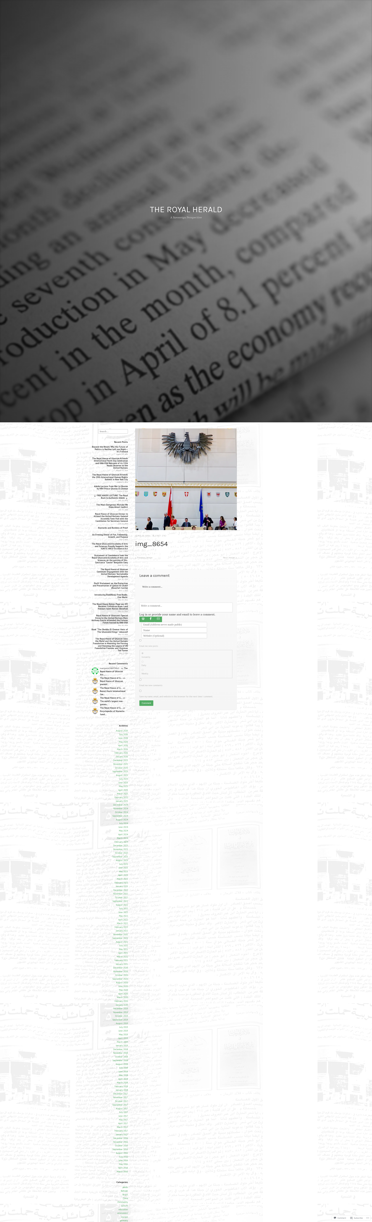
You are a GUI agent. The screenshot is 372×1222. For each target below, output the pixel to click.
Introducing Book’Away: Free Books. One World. (111, 595)
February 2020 (121, 1001)
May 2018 (123, 1075)
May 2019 (123, 1034)
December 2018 (120, 1049)
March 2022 (122, 923)
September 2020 (120, 979)
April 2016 (123, 1167)
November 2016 (120, 1142)
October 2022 (121, 897)
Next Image (229, 557)
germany (124, 1220)
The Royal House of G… (111, 678)
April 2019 (123, 1038)
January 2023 (122, 886)
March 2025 (122, 793)
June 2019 (123, 1030)
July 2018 (123, 1067)
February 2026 (121, 752)
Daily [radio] (144, 665)
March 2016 (122, 1171)
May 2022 (123, 916)
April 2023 (123, 875)
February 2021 (121, 960)
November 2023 (120, 849)
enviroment (122, 1213)
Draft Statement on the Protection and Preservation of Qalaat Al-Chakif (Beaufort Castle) (110, 585)
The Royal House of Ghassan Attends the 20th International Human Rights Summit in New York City (110, 477)
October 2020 (121, 975)
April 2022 (123, 919)
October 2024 (121, 812)
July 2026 (123, 734)
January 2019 (122, 1045)
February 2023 (121, 882)
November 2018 (120, 1053)
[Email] (158, 619)
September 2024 (120, 815)
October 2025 (121, 767)
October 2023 (121, 852)
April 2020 (123, 993)
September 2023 (120, 856)
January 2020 (122, 1005)
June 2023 (123, 867)
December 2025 (120, 760)
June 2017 (123, 1116)
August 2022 (122, 904)
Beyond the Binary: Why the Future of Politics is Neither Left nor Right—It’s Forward (110, 449)
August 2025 (122, 775)
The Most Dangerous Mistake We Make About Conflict (112, 505)
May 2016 (123, 1164)
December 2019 (120, 1008)
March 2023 (122, 878)
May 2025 (123, 786)
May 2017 (123, 1119)
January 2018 (122, 1090)
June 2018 (123, 1071)
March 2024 (122, 838)
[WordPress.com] (143, 619)
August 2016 (122, 1153)
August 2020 (122, 982)
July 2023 (123, 864)
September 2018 (120, 1060)
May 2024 (123, 830)
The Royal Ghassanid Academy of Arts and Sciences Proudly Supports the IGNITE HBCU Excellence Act (110, 546)
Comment (146, 703)
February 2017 (121, 1130)
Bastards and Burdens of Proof (113, 527)
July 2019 (123, 1027)
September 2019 (120, 1019)
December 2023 (120, 845)
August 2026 (122, 730)
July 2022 (123, 908)
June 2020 (123, 986)
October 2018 (121, 1056)
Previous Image (144, 557)
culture (124, 1205)
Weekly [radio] (145, 673)
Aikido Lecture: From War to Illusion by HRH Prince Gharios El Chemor (111, 487)
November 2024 (120, 808)
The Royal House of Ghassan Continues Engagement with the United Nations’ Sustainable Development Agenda (112, 573)
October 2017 (121, 1101)
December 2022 (120, 890)
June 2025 (123, 782)
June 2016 (123, 1160)
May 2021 (123, 949)
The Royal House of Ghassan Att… (114, 671)
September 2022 (120, 901)
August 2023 (122, 860)
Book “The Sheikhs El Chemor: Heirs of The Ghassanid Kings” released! (110, 630)
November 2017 (120, 1097)
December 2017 (120, 1093)
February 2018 (121, 1086)
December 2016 (120, 1138)
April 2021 (123, 953)
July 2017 (123, 1112)
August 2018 (122, 1064)
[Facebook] (150, 619)
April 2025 (123, 790)
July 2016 (123, 1156)
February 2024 (121, 841)
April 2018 (123, 1079)
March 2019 (122, 1042)
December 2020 (120, 967)
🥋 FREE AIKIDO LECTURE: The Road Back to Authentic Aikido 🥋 (111, 496)
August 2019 (122, 1023)
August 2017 (122, 1108)
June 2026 (123, 738)
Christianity (122, 1202)
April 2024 (123, 834)
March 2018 (122, 1082)
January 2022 (122, 930)
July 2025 (123, 778)
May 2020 (123, 990)
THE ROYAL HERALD (186, 209)
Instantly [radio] (146, 657)
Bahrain (124, 1190)
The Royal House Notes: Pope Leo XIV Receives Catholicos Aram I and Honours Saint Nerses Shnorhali (110, 606)
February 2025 (121, 797)
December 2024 (120, 804)
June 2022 (123, 912)
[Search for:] (113, 431)
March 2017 (122, 1127)
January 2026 (122, 756)
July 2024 (123, 823)
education (123, 1209)
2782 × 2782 (160, 536)
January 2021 (122, 964)
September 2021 (120, 938)
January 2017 (122, 1134)
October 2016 (121, 1145)
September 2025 (120, 771)
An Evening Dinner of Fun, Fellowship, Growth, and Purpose (110, 535)
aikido (125, 1187)
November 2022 (120, 893)
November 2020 (120, 971)
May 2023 (123, 871)
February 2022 (121, 927)
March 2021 (122, 956)
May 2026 (123, 741)
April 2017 (123, 1123)
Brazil (125, 1194)
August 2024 (122, 819)
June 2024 (123, 827)
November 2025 (120, 764)
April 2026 (123, 745)
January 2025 (122, 801)
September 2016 (120, 1149)
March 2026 (122, 749)
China (125, 1198)
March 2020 (122, 997)
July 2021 (123, 945)
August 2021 (122, 941)
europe (124, 1216)
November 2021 (120, 934)
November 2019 (120, 1012)
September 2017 (120, 1104)
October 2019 (121, 1016)
